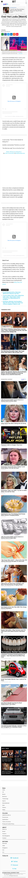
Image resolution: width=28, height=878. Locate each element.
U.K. (3, 850)
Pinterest (15, 865)
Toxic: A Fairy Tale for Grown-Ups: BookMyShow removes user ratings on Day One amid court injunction (20, 774)
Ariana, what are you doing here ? (14, 151)
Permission (5, 817)
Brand (3, 831)
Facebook (15, 858)
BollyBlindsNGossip (20, 153)
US (3, 792)
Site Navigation (6, 835)
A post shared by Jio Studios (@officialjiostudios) (14, 255)
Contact (4, 838)
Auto (3, 805)
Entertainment (5, 803)
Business (4, 796)
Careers (4, 833)
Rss (15, 868)
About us (4, 829)
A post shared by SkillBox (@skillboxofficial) (14, 116)
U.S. (3, 852)
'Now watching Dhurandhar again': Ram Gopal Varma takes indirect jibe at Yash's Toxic (12, 351)
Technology (5, 798)
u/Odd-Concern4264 (9, 153)
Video (3, 809)
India (3, 789)
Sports (4, 800)
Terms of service (6, 821)
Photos (4, 807)
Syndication (5, 819)
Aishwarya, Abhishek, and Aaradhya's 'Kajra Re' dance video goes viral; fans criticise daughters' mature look (13, 303)
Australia (4, 843)
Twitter (15, 861)
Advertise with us (6, 815)
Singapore (4, 847)
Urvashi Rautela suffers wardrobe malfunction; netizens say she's (12, 293)
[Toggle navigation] (2, 2)
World (3, 794)
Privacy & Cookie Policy (8, 823)
